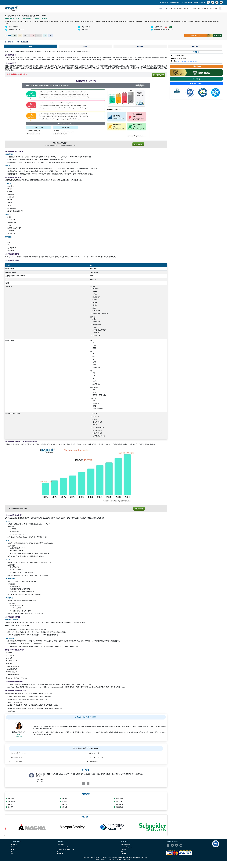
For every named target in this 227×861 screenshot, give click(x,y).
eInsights (205, 8)
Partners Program (126, 847)
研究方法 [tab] (195, 46)
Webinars (123, 849)
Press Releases (125, 845)
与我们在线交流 (197, 84)
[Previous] (76, 783)
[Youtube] (181, 846)
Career (13, 849)
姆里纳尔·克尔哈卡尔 (18, 732)
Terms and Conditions (63, 847)
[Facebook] (208, 2)
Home (160, 8)
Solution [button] (186, 8)
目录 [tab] (86, 46)
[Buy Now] (214, 35)
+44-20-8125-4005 (199, 2)
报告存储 (10, 42)
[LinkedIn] (216, 2)
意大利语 (39, 35)
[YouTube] (221, 2)
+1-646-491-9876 (189, 2)
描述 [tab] (31, 46)
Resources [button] (196, 8)
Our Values (60, 853)
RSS (12, 851)
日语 (45, 35)
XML (12, 853)
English (14, 35)
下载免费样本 (194, 35)
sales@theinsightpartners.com (170, 2)
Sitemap (123, 853)
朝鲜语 (50, 35)
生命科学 (16, 42)
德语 (20, 35)
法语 (32, 35)
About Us (14, 845)
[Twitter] (212, 2)
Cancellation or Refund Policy (65, 849)
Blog (122, 851)
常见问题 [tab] (140, 46)
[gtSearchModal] (220, 9)
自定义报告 (196, 79)
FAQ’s (58, 851)
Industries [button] (168, 8)
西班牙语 (26, 35)
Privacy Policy (61, 845)
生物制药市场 (24, 42)
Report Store (178, 8)
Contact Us (213, 8)
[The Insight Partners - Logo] (11, 8)
